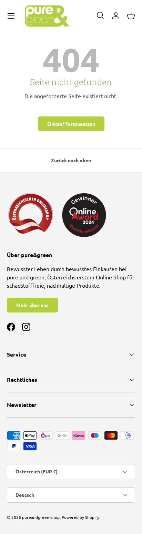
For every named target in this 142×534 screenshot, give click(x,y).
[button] (131, 15)
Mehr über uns (32, 305)
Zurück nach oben (71, 160)
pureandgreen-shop (41, 517)
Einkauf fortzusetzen (71, 124)
